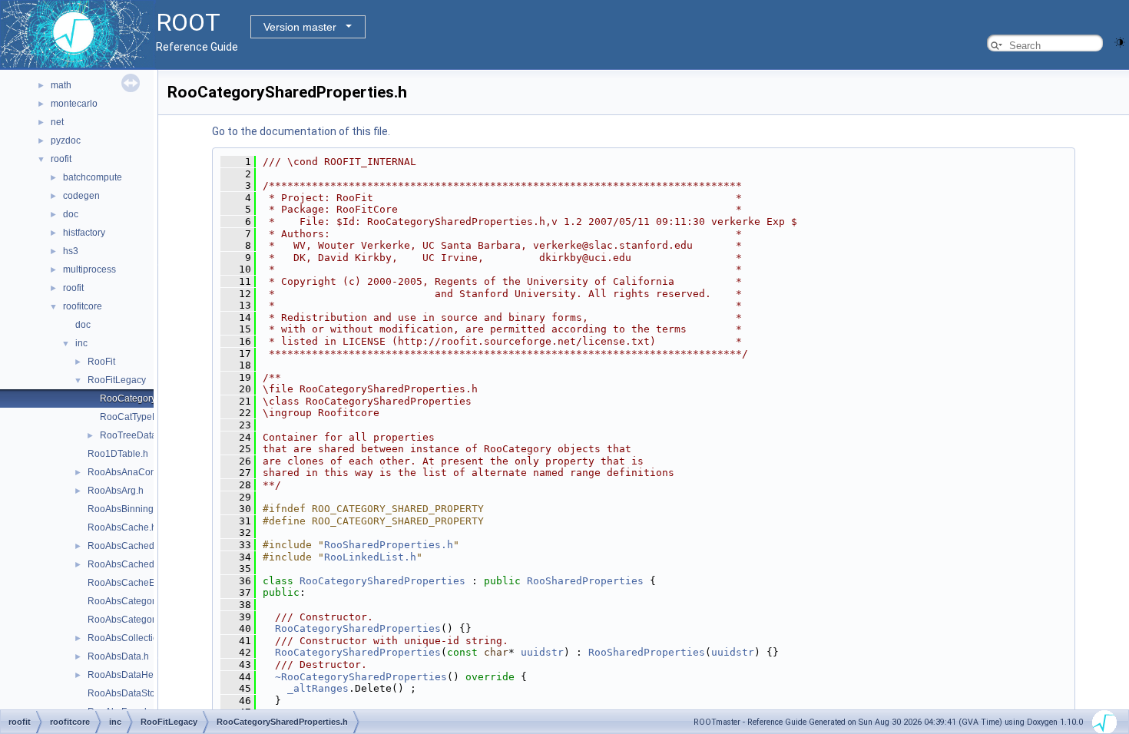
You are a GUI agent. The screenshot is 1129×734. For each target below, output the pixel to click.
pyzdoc (66, 140)
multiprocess (89, 269)
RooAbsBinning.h (124, 509)
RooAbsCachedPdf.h (132, 546)
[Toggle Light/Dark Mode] (1119, 41)
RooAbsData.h (118, 656)
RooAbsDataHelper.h (132, 675)
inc (81, 343)
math (61, 85)
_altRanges (318, 688)
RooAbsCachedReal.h (135, 564)
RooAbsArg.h (116, 490)
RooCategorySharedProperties (382, 581)
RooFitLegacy (117, 380)
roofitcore (82, 306)
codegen (81, 195)
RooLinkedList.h (370, 557)
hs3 (70, 251)
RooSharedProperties (585, 581)
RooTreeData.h (132, 435)
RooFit (101, 361)
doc (70, 214)
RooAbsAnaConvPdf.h (135, 472)
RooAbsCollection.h (129, 638)
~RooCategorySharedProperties (361, 677)
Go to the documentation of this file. (301, 131)
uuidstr (542, 652)
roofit (61, 159)
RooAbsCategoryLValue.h (142, 619)
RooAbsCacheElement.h (139, 582)
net (57, 122)
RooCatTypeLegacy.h (145, 417)
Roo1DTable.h (118, 453)
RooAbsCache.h (122, 527)
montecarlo (74, 103)
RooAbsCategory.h (127, 601)
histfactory (84, 232)
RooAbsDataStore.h (129, 693)
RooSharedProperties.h (388, 544)
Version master (299, 27)
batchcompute (92, 177)
